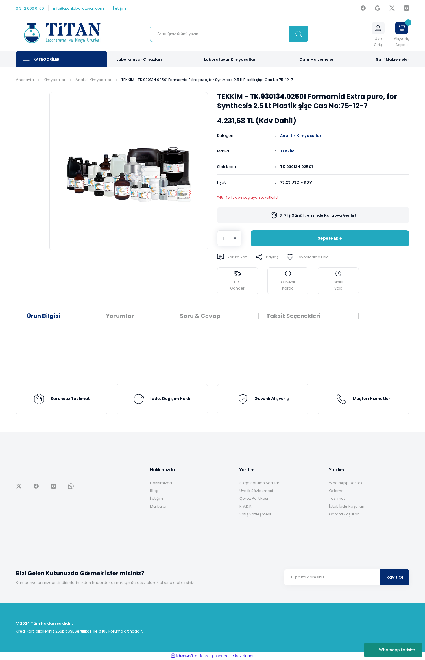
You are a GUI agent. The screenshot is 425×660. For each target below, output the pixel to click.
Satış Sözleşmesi (255, 514)
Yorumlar (120, 316)
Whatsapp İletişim (397, 650)
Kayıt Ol (395, 577)
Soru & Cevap (200, 316)
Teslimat (337, 498)
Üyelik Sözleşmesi (256, 490)
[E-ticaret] (212, 656)
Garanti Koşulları (344, 514)
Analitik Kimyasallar (300, 135)
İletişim (156, 498)
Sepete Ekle (330, 238)
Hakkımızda (161, 483)
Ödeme (336, 490)
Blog (154, 490)
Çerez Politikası (253, 498)
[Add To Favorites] (308, 256)
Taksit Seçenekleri (293, 316)
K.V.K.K (245, 506)
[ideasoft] (182, 656)
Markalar (158, 506)
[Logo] (61, 34)
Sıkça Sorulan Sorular (259, 483)
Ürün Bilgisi (43, 316)
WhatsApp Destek (346, 483)
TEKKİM (287, 151)
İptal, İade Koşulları (346, 506)
